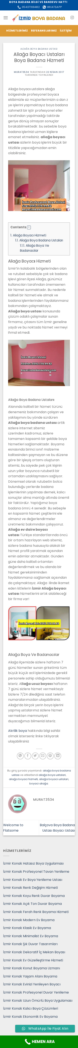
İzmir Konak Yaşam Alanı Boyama (30, 976)
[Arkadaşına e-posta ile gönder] (42, 756)
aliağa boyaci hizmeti (23, 779)
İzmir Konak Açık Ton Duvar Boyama (32, 903)
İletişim (66, 30)
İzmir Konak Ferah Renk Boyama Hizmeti (36, 911)
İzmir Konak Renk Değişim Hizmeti (30, 887)
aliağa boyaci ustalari (53, 779)
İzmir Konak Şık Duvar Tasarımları (30, 944)
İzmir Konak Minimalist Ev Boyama (30, 936)
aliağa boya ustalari (52, 775)
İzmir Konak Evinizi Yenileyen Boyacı (32, 984)
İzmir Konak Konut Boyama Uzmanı (31, 968)
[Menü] (5, 18)
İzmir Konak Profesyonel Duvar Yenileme (36, 992)
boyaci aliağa (38, 783)
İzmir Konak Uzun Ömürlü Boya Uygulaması (37, 1000)
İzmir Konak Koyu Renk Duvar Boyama (34, 895)
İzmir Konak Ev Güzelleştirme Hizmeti (33, 960)
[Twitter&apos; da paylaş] (35, 756)
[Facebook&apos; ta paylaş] (27, 756)
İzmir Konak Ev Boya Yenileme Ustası (32, 879)
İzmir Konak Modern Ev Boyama (28, 920)
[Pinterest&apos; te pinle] (50, 756)
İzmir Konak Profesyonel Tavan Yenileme (36, 871)
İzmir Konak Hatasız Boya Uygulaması (33, 863)
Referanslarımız (44, 30)
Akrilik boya (17, 730)
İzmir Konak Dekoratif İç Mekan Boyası (34, 952)
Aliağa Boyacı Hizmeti (28, 235)
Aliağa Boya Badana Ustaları (39, 240)
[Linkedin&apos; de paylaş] (57, 756)
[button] (29, 227)
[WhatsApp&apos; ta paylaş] (20, 756)
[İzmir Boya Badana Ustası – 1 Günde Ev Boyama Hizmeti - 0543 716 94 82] (39, 17)
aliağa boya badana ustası (39, 49)
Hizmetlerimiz (17, 30)
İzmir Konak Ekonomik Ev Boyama (30, 1016)
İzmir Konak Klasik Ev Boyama (27, 928)
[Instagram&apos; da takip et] (72, 18)
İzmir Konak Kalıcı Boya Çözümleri (30, 1008)
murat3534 (21, 72)
